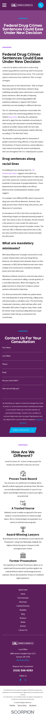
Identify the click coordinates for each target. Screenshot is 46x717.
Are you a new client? (10, 381)
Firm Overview (23, 598)
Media (23, 622)
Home (23, 594)
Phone (4, 364)
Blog (23, 614)
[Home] (22, 5)
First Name (6, 347)
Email (4, 372)
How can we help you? (10, 389)
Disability (23, 610)
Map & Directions (22, 660)
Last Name (6, 356)
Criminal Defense (23, 606)
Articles (23, 626)
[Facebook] (20, 680)
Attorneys (23, 602)
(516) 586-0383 (23, 670)
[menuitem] (12, 705)
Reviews (23, 618)
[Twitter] (25, 680)
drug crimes (12, 117)
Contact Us (23, 630)
